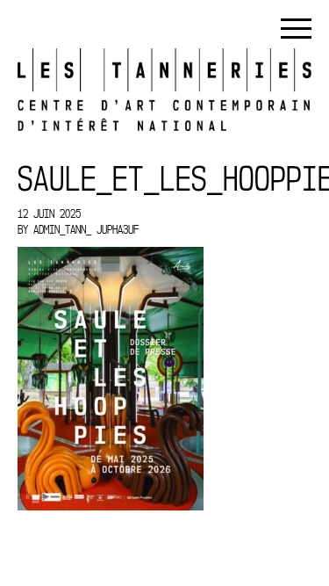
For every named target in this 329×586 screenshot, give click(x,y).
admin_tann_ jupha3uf (86, 229)
